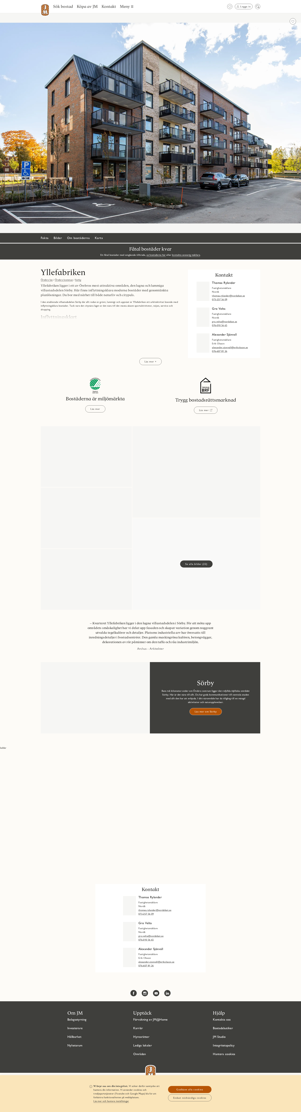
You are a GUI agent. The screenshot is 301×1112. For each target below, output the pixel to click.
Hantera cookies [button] (224, 1054)
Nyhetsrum (74, 1045)
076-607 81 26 (219, 351)
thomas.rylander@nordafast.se (228, 295)
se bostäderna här (156, 254)
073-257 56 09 (219, 299)
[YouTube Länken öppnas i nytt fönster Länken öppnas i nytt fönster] (156, 993)
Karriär (138, 1028)
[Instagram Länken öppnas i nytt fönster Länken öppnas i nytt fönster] (145, 993)
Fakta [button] (45, 238)
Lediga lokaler (142, 1045)
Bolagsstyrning (76, 1019)
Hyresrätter (141, 1037)
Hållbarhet (74, 1037)
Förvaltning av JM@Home (150, 1019)
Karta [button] (99, 238)
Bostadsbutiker (223, 1028)
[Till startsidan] (45, 10)
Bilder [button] (58, 238)
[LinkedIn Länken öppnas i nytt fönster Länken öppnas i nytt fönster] (167, 993)
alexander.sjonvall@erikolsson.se (230, 347)
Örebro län (47, 279)
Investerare (75, 1028)
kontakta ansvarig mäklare (186, 254)
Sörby (78, 279)
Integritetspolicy (223, 1045)
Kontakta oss (222, 1019)
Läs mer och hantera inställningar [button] (111, 1101)
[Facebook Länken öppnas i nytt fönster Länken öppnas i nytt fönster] (133, 993)
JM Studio (219, 1037)
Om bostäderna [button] (78, 238)
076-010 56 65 (219, 325)
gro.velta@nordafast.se (224, 321)
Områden (139, 1054)
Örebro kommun (64, 279)
